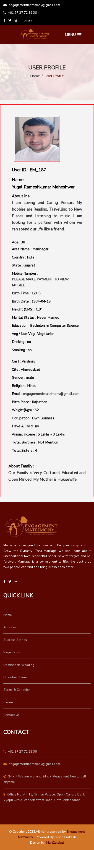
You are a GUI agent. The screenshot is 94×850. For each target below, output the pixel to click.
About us (10, 627)
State (23, 265)
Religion (24, 385)
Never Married (48, 317)
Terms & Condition (17, 690)
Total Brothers (35, 442)
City (26, 369)
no (29, 341)
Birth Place (29, 402)
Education (45, 325)
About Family (47, 473)
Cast (23, 361)
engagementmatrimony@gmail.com (34, 5)
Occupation (33, 418)
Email (45, 393)
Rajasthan (39, 402)
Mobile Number (40, 279)
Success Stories (15, 640)
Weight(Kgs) (25, 410)
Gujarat (29, 265)
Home (35, 75)
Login (27, 20)
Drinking (21, 341)
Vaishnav (28, 361)
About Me (47, 212)
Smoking (22, 350)
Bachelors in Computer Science (54, 325)
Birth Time (26, 293)
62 (37, 410)
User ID (29, 170)
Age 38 (18, 242)
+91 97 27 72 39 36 (22, 12)
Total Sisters (24, 450)
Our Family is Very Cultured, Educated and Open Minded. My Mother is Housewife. (47, 476)
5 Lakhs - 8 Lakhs (51, 434)
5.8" (39, 309)
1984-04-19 (41, 301)
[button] (73, 35)
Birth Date (31, 301)
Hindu (31, 385)
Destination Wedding (18, 665)
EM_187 (38, 170)
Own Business (43, 418)
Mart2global (55, 842)
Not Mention (48, 442)
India (30, 257)
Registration (12, 652)
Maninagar (40, 249)
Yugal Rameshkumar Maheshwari (44, 187)
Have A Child (25, 426)
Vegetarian (46, 333)
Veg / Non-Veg (33, 333)
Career (8, 702)
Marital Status (36, 317)
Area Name (30, 249)
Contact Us (11, 715)
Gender (23, 377)
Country (23, 257)
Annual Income (38, 434)
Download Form (15, 677)
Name (44, 183)
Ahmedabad (30, 369)
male (30, 377)
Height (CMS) (27, 309)
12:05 (35, 293)
